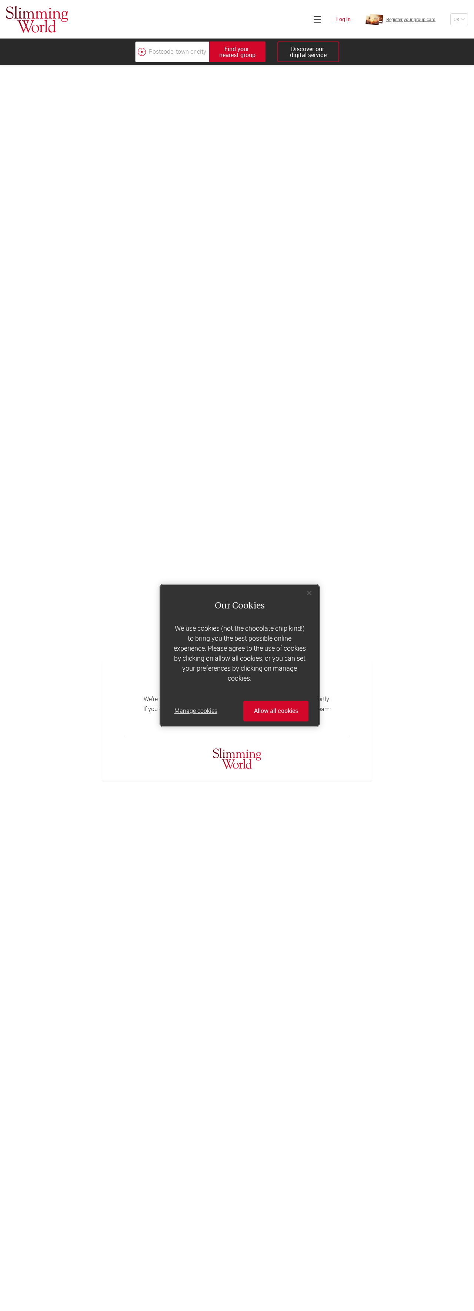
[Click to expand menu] (317, 19)
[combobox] (200, 51)
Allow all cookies (276, 711)
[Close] (309, 593)
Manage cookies (195, 711)
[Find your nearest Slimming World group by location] (141, 52)
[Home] (37, 19)
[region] (240, 655)
